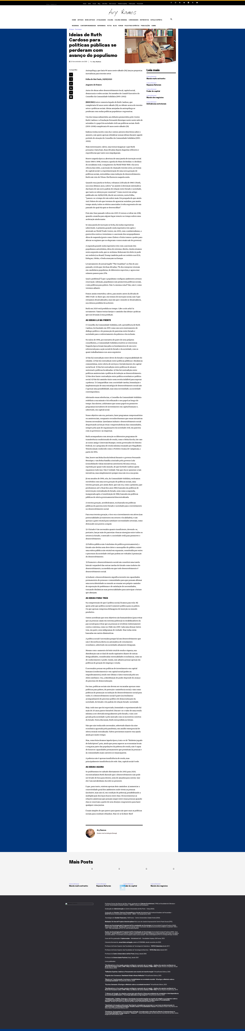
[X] (192, 2)
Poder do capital (153, 91)
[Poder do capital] (136, 874)
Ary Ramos (97, 62)
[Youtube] (197, 2)
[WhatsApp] (71, 83)
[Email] (71, 92)
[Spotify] (188, 2)
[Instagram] (175, 2)
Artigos (71, 29)
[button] (171, 19)
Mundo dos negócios (155, 97)
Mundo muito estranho (156, 79)
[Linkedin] (179, 2)
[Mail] (184, 2)
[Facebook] (171, 2)
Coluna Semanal (151, 76)
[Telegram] (71, 97)
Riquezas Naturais (154, 85)
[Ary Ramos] (90, 833)
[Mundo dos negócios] (163, 874)
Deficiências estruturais (156, 104)
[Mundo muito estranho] (81, 874)
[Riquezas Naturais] (109, 874)
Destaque (78, 29)
